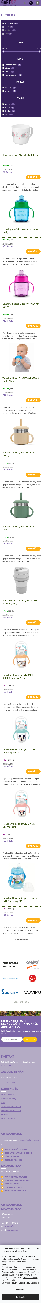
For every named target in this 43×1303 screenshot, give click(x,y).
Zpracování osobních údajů (11, 1107)
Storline (9, 111)
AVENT (9, 108)
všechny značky (21, 1002)
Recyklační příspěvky (8, 1118)
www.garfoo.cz (11, 1226)
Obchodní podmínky (8, 1099)
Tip (8, 34)
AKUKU (9, 104)
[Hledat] (25, 3)
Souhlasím (20, 1297)
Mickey (9, 68)
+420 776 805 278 (8, 1083)
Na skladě (11, 23)
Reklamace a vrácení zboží (11, 1111)
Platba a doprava (7, 1095)
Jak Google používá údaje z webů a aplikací (20, 1283)
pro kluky (10, 88)
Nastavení (20, 1289)
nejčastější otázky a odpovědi (31, 1140)
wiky (8, 114)
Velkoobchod (6, 1114)
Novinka (9, 30)
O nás (3, 1103)
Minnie (9, 72)
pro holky (10, 91)
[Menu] (37, 3)
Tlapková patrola (13, 75)
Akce (8, 27)
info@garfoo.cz (7, 1065)
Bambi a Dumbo (12, 65)
